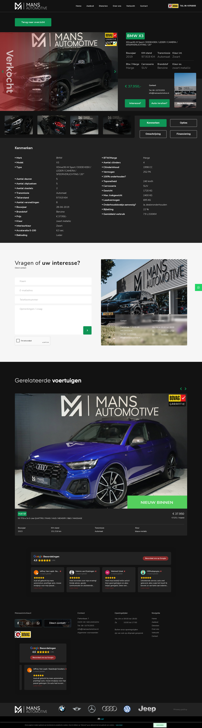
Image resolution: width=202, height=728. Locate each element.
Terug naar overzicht (33, 22)
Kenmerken (153, 123)
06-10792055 (190, 6)
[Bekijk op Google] (36, 572)
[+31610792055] (198, 287)
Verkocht (130, 6)
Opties (183, 123)
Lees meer (119, 725)
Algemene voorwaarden (88, 632)
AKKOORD (160, 725)
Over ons (117, 6)
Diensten (103, 6)
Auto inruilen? (159, 103)
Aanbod (90, 6)
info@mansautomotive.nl (159, 93)
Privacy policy (180, 710)
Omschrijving (153, 134)
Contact (144, 6)
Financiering (184, 134)
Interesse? (135, 103)
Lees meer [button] (38, 588)
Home (78, 6)
